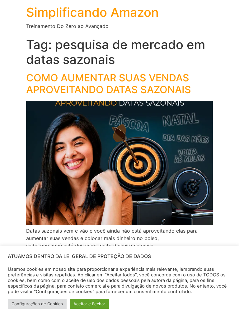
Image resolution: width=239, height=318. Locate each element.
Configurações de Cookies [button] (37, 303)
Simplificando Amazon (92, 12)
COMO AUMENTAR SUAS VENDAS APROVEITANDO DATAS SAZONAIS (108, 84)
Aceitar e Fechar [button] (89, 303)
